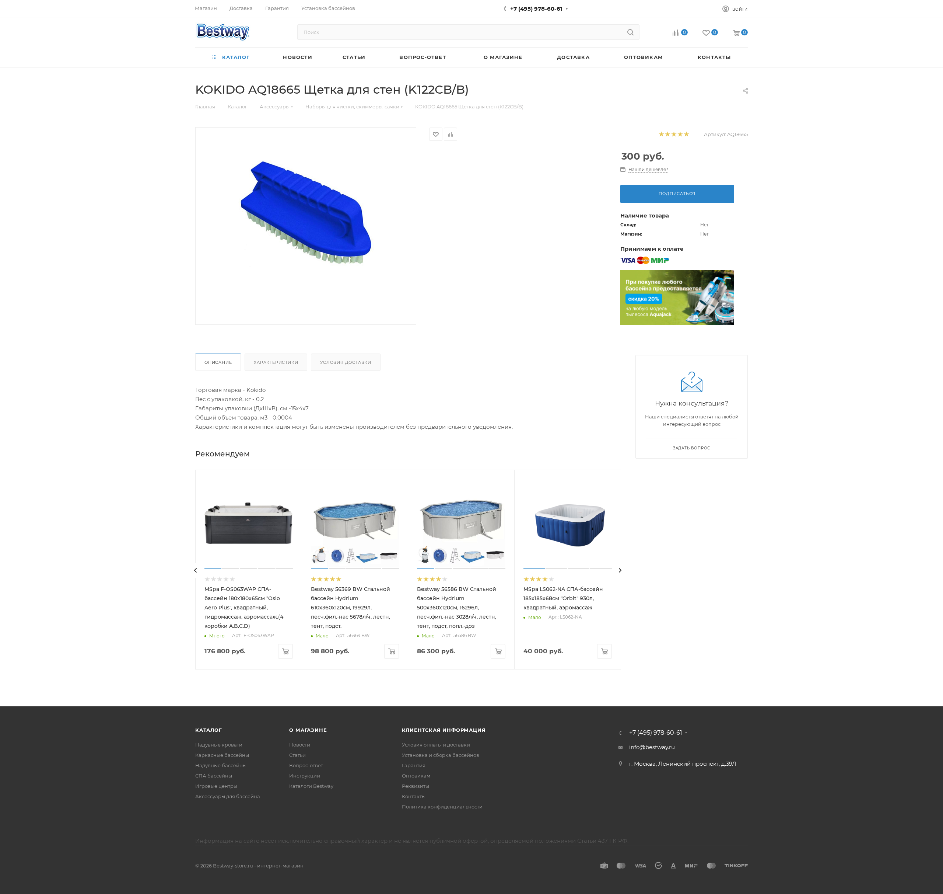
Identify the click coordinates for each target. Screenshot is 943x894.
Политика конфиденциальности (442, 807)
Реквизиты (415, 786)
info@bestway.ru (652, 747)
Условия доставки (345, 362)
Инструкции (304, 776)
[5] (686, 134)
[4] (680, 134)
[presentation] (195, 570)
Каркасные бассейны (222, 755)
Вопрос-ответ (306, 765)
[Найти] (630, 32)
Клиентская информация (444, 730)
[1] (661, 134)
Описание (218, 362)
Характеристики (276, 362)
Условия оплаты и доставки (436, 745)
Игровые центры (216, 786)
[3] (673, 134)
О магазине (308, 730)
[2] (667, 134)
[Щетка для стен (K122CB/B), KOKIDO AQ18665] (306, 211)
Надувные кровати (218, 745)
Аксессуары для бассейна (227, 796)
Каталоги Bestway (311, 786)
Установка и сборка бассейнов (440, 755)
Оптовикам (416, 776)
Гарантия (413, 765)
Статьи (297, 755)
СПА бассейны (213, 776)
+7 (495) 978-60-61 (536, 8)
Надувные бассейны (220, 765)
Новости (299, 745)
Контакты (413, 796)
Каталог (208, 730)
